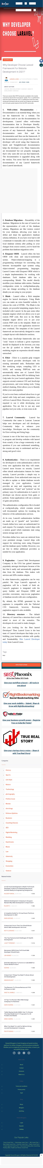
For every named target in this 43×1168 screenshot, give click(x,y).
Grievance (21, 1071)
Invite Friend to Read (21, 664)
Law (7, 851)
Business (9, 818)
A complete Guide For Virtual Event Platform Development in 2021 (19, 914)
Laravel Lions (14, 79)
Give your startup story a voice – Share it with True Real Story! (21, 751)
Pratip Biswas (8, 1031)
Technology (8, 59)
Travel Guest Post (8, 1142)
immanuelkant (9, 980)
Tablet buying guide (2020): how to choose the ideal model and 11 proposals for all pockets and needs (18, 1014)
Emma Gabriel (8, 1019)
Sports (8, 775)
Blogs (21, 1104)
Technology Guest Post (21, 1142)
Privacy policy (21, 1089)
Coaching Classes (12, 823)
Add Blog (21, 1111)
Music (8, 847)
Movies (8, 804)
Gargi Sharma (8, 1005)
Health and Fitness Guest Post (19, 1147)
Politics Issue (10, 799)
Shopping (9, 861)
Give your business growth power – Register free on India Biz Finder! (21, 721)
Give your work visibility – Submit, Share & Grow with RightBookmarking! (21, 704)
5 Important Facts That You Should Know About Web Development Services (18, 926)
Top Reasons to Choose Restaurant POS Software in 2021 (17, 988)
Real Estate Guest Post (9, 1144)
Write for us (21, 1074)
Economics (9, 866)
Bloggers (21, 1107)
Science (8, 871)
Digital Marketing (11, 832)
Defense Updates (12, 813)
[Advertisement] (21, 190)
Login (21, 1122)
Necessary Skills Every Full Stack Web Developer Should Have (16, 951)
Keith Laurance (9, 930)
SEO (7, 827)
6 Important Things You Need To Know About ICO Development (19, 976)
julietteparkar (9, 943)
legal (21, 1093)
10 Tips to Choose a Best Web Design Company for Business (16, 1000)
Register (21, 1126)
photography (10, 794)
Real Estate (10, 842)
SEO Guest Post (34, 1142)
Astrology (9, 808)
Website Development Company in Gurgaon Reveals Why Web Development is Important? (19, 901)
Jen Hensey (7, 955)
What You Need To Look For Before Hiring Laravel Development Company (17, 1027)
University (9, 856)
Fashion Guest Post (22, 1144)
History (8, 770)
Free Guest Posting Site (26, 1146)
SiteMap (21, 1129)
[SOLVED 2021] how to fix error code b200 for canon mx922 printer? (19, 963)
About (21, 1064)
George (6, 968)
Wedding (9, 837)
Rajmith (7, 906)
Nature (8, 784)
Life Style (9, 780)
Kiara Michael (8, 918)
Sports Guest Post (34, 1144)
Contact (21, 1068)
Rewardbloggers (15, 1155)
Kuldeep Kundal (9, 893)
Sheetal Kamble (9, 992)
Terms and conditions (21, 1086)
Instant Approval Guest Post (11, 1146)
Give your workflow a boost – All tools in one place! (21, 684)
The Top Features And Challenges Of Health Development (18, 939)
